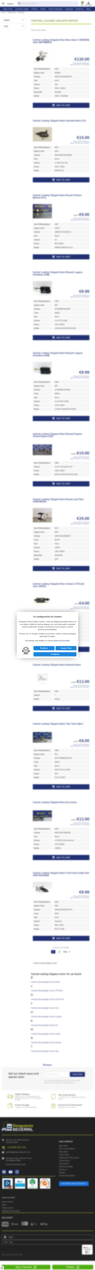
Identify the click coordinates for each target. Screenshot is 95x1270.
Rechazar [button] (44, 648)
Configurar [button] (55, 654)
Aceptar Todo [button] (65, 648)
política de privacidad (61, 641)
